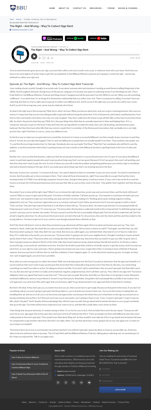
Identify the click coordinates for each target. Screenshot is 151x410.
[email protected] (68, 371)
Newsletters (86, 402)
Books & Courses (127, 8)
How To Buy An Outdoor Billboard (25, 357)
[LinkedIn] (81, 382)
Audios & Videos (64, 402)
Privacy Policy (123, 402)
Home (52, 8)
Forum (111, 8)
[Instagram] (66, 382)
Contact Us (79, 8)
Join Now (120, 390)
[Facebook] (58, 382)
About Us (64, 8)
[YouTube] (89, 382)
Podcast (18, 19)
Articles (53, 402)
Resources (96, 8)
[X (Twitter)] (73, 382)
